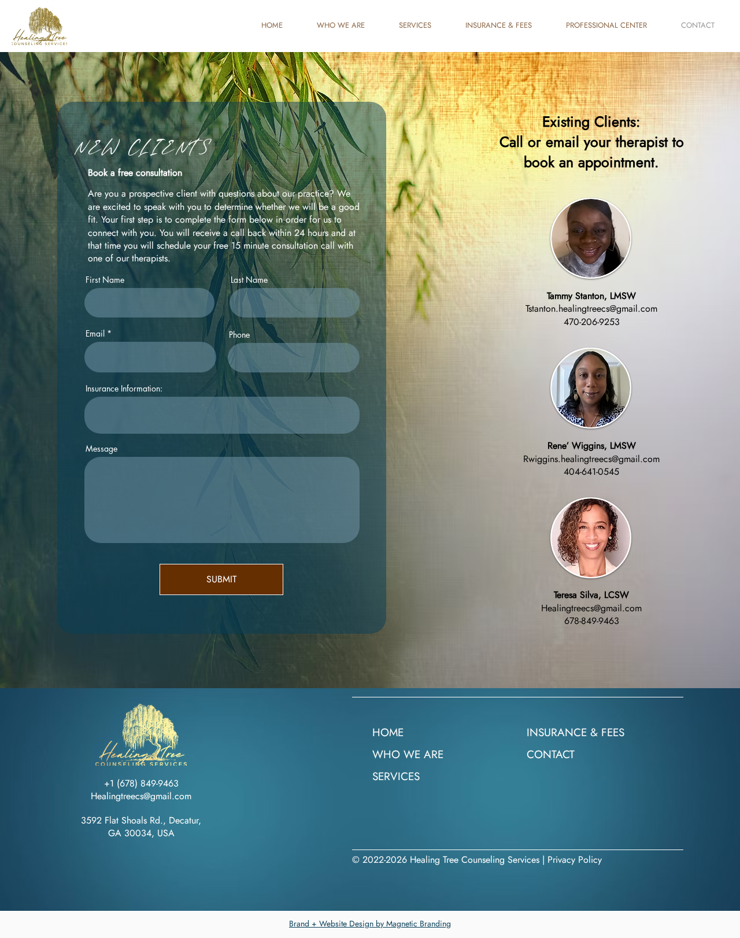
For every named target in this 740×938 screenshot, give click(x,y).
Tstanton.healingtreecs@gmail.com (591, 308)
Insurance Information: (124, 389)
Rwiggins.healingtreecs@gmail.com (591, 459)
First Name (105, 280)
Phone (239, 335)
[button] (614, 25)
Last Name (249, 280)
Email (95, 334)
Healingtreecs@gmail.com (591, 608)
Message (101, 449)
